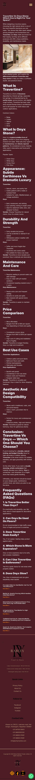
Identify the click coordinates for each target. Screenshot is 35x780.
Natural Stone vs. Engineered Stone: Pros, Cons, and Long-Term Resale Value (16, 602)
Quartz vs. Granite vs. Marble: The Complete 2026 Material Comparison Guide (17, 627)
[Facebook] (17, 773)
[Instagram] (12, 773)
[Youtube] (23, 773)
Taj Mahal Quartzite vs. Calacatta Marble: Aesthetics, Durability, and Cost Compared (16, 619)
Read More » (6, 588)
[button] (30, 4)
